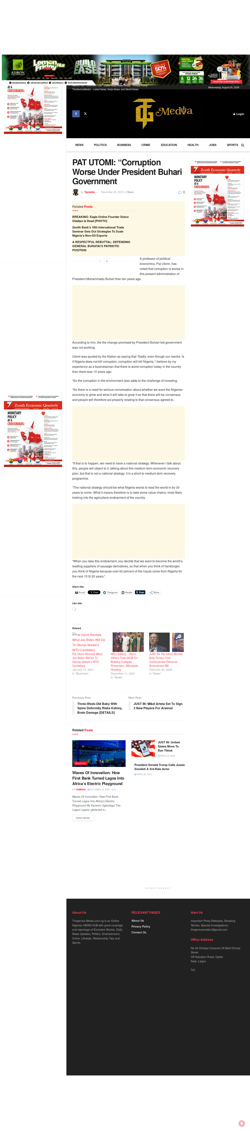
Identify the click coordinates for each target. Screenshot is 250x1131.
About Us (137, 920)
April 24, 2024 (167, 755)
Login (240, 114)
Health (193, 145)
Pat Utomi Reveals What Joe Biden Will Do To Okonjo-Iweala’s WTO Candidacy (87, 660)
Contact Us (138, 932)
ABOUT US (78, 85)
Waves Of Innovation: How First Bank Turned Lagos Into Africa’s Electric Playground (98, 778)
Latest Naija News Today (117, 85)
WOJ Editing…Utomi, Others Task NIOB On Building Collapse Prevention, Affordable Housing (124, 661)
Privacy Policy (140, 85)
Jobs (212, 145)
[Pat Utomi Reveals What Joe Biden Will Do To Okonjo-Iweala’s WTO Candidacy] (89, 642)
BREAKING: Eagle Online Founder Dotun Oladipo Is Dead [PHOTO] (100, 219)
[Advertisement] (117, 27)
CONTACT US (94, 85)
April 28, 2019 (144, 774)
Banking (80, 763)
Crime (145, 145)
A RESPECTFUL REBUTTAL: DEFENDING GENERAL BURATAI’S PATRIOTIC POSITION (101, 246)
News (79, 145)
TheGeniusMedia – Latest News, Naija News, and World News (105, 89)
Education (169, 145)
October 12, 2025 (99, 789)
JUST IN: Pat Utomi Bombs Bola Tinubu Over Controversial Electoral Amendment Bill (166, 660)
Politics (100, 145)
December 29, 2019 (112, 192)
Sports (232, 145)
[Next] (107, 261)
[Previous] (100, 261)
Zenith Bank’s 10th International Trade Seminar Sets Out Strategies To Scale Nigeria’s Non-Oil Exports (98, 231)
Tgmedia (89, 192)
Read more (83, 817)
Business (124, 145)
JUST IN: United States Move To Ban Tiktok (169, 746)
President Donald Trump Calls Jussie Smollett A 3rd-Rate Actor (159, 767)
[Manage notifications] (242, 1123)
